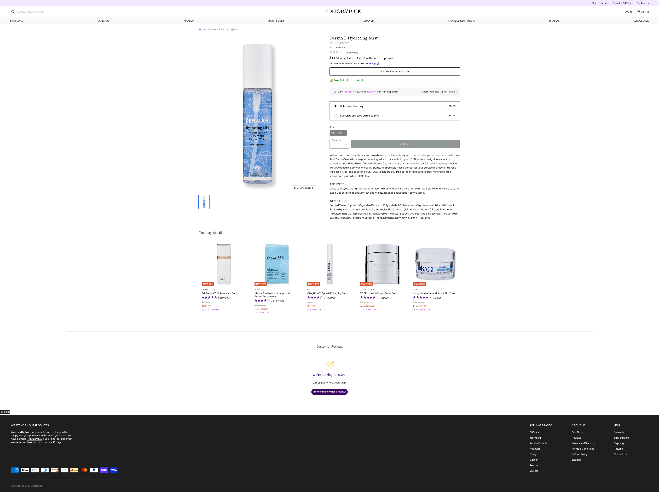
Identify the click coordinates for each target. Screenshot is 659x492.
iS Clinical (535, 432)
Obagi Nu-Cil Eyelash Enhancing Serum (328, 293)
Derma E (339, 47)
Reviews (605, 3)
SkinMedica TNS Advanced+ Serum (220, 293)
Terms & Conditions (583, 448)
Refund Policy (579, 454)
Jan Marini (535, 437)
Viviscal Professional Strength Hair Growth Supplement (273, 295)
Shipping (619, 443)
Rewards (619, 432)
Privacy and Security (583, 443)
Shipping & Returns (623, 3)
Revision (534, 465)
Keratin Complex (539, 443)
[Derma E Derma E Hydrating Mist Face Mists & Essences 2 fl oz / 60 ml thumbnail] (204, 202)
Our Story (577, 432)
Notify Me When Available (394, 71)
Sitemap (577, 459)
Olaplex (534, 459)
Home (202, 29)
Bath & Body (276, 20)
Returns (618, 448)
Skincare (103, 20)
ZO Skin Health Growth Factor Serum (379, 293)
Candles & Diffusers (461, 20)
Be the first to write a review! (330, 391)
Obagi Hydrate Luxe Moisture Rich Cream (435, 293)
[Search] (13, 12)
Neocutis (535, 448)
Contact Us (643, 3)
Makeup (189, 20)
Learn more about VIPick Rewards (439, 92)
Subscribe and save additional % (359, 115)
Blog (594, 3)
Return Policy (34, 439)
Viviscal (534, 470)
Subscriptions (621, 437)
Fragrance (366, 20)
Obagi (533, 454)
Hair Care (16, 20)
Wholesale (641, 20)
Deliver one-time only (351, 106)
